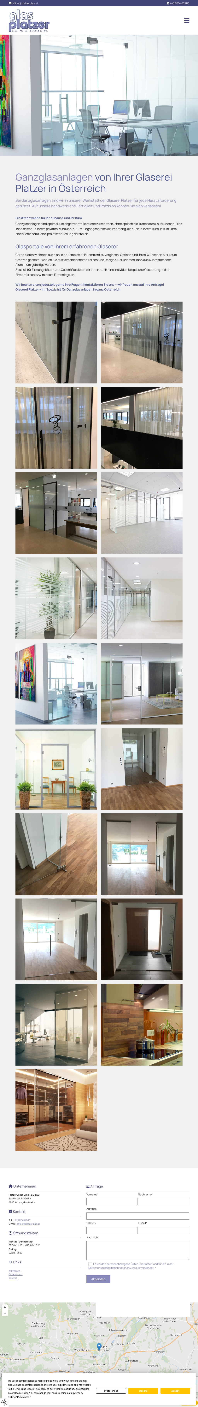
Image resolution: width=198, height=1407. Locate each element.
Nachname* (145, 1194)
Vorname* (92, 1194)
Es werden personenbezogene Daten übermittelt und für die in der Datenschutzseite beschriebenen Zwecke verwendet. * (131, 1265)
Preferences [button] (23, 1397)
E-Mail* (142, 1223)
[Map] (99, 1350)
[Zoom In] (5, 1307)
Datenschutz (16, 1274)
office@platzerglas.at (25, 3)
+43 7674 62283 (179, 3)
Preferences (111, 1391)
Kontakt (13, 1278)
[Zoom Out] (5, 1313)
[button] (122, 20)
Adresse (91, 1209)
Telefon (91, 1223)
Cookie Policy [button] (21, 1393)
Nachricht (92, 1237)
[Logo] (29, 20)
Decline (143, 1391)
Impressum (14, 1270)
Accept (175, 1391)
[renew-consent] (4, 1402)
